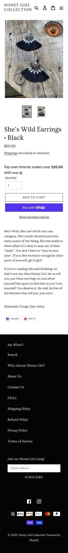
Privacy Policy (17, 430)
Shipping (10, 153)
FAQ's (12, 398)
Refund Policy (18, 420)
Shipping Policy (19, 409)
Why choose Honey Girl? (26, 365)
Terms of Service (20, 441)
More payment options (34, 217)
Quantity (10, 177)
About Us (15, 376)
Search (13, 355)
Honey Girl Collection (18, 7)
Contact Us (16, 387)
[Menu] (61, 7)
